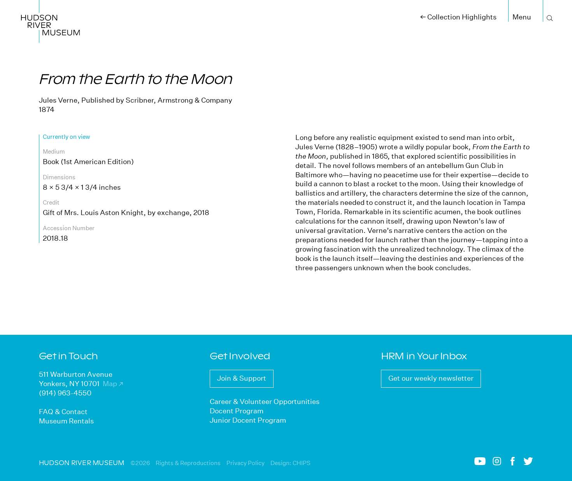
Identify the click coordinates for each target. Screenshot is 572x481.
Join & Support (241, 378)
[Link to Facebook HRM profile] (513, 463)
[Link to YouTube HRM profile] (480, 463)
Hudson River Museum (41, 9)
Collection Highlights (458, 17)
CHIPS (302, 463)
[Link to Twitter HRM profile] (528, 463)
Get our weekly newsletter (431, 378)
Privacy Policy (245, 463)
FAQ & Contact (63, 412)
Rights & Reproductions (188, 463)
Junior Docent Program (248, 420)
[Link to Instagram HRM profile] (497, 463)
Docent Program (236, 411)
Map (113, 384)
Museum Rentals (66, 421)
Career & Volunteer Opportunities (264, 401)
